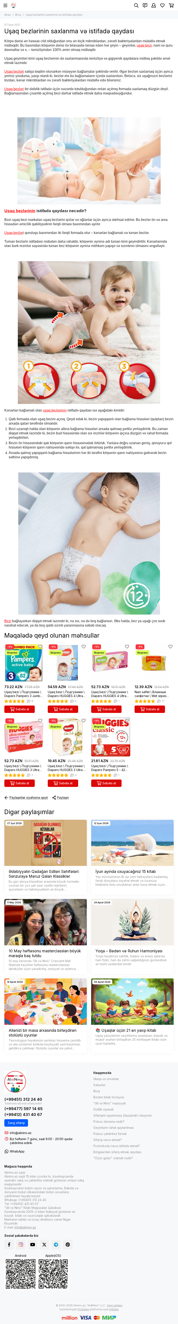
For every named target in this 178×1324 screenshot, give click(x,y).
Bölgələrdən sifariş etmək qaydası (117, 1152)
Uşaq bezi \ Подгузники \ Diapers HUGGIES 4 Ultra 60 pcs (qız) (109, 694)
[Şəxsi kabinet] (153, 5)
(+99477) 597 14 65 (23, 1108)
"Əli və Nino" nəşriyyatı (109, 1103)
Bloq (18, 14)
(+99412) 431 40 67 (23, 1114)
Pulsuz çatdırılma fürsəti (110, 1134)
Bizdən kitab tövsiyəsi (108, 1097)
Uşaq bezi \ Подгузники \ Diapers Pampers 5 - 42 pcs (109, 768)
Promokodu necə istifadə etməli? (116, 1146)
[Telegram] (56, 1244)
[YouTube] (32, 1244)
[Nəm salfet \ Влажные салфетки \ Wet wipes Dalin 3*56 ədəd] (154, 662)
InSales (114, 1309)
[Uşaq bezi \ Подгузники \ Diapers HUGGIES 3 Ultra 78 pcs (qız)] (23, 736)
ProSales (83, 1309)
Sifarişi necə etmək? (107, 1140)
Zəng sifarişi (16, 1123)
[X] (44, 1244)
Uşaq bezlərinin (19, 210)
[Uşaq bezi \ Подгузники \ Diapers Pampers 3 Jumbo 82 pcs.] (23, 662)
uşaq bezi (144, 45)
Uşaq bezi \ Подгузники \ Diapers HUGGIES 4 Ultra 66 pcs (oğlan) (66, 694)
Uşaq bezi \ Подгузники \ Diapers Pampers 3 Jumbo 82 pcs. (23, 694)
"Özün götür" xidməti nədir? (113, 1158)
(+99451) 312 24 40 (23, 1099)
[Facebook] (9, 1244)
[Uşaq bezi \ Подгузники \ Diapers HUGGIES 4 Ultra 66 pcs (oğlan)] (67, 662)
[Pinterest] (68, 1244)
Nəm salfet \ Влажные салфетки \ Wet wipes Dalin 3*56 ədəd (150, 694)
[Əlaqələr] (145, 5)
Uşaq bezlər (13, 233)
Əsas (7, 14)
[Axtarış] (136, 5)
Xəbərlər (99, 1085)
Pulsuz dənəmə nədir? (108, 1121)
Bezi (7, 621)
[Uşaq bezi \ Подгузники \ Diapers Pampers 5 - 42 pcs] (110, 736)
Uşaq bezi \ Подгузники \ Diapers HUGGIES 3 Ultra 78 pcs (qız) (22, 768)
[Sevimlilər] (40, 646)
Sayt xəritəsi (114, 1305)
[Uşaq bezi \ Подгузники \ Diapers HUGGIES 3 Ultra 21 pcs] (67, 736)
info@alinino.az (20, 1133)
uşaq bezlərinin (55, 410)
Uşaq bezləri (14, 71)
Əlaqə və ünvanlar (106, 1079)
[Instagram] (21, 1244)
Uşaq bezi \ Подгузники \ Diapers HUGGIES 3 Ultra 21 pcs (67, 768)
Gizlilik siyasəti (103, 1109)
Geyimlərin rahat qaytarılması (113, 1127)
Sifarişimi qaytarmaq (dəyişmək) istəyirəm (122, 1115)
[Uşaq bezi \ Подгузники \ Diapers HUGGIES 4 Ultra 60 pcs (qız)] (110, 662)
